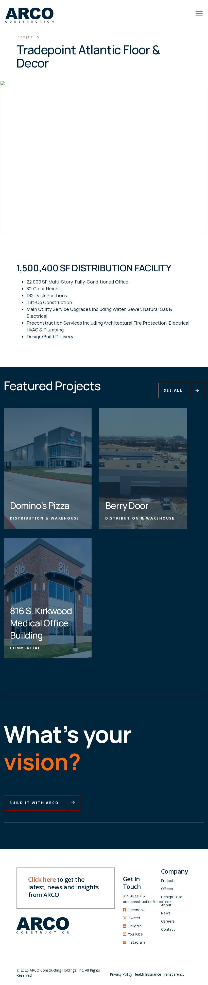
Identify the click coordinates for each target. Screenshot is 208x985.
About (166, 905)
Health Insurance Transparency (158, 974)
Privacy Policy (121, 974)
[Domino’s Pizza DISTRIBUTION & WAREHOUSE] (48, 468)
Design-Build (171, 896)
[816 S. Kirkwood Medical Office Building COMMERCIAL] (48, 597)
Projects (168, 880)
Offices (167, 888)
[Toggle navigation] (199, 12)
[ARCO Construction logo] (27, 12)
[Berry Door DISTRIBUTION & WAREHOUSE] (143, 468)
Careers (168, 921)
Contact (168, 929)
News (166, 913)
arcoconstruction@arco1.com (138, 901)
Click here (42, 879)
